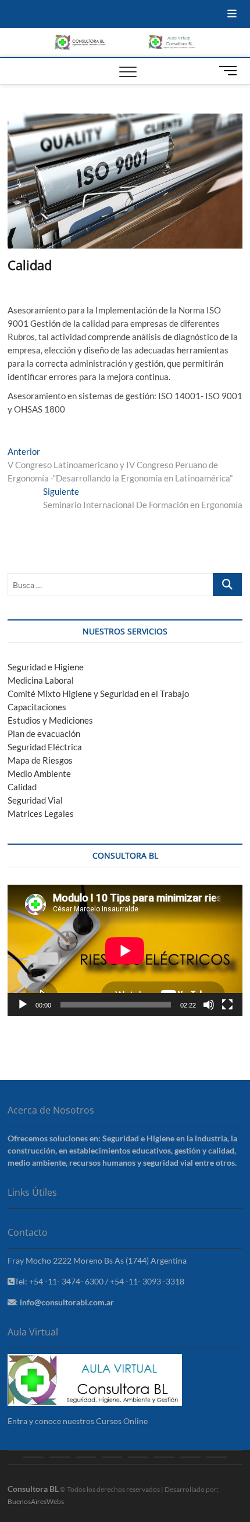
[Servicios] (86, 1457)
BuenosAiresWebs (36, 1501)
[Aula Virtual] (112, 1457)
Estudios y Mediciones (50, 720)
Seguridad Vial (35, 800)
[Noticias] (164, 1457)
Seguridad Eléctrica (45, 747)
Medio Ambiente (39, 773)
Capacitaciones (37, 707)
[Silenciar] (209, 1004)
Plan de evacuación (44, 733)
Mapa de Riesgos (40, 760)
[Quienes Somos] (59, 1457)
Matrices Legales (41, 813)
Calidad (22, 787)
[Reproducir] (22, 1004)
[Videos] (190, 1457)
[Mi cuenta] (216, 1457)
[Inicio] (33, 1457)
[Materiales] (138, 1457)
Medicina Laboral (41, 680)
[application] (125, 950)
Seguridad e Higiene (46, 667)
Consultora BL (33, 1489)
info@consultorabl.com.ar (67, 1302)
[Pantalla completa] (227, 1004)
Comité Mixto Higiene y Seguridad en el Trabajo (98, 693)
